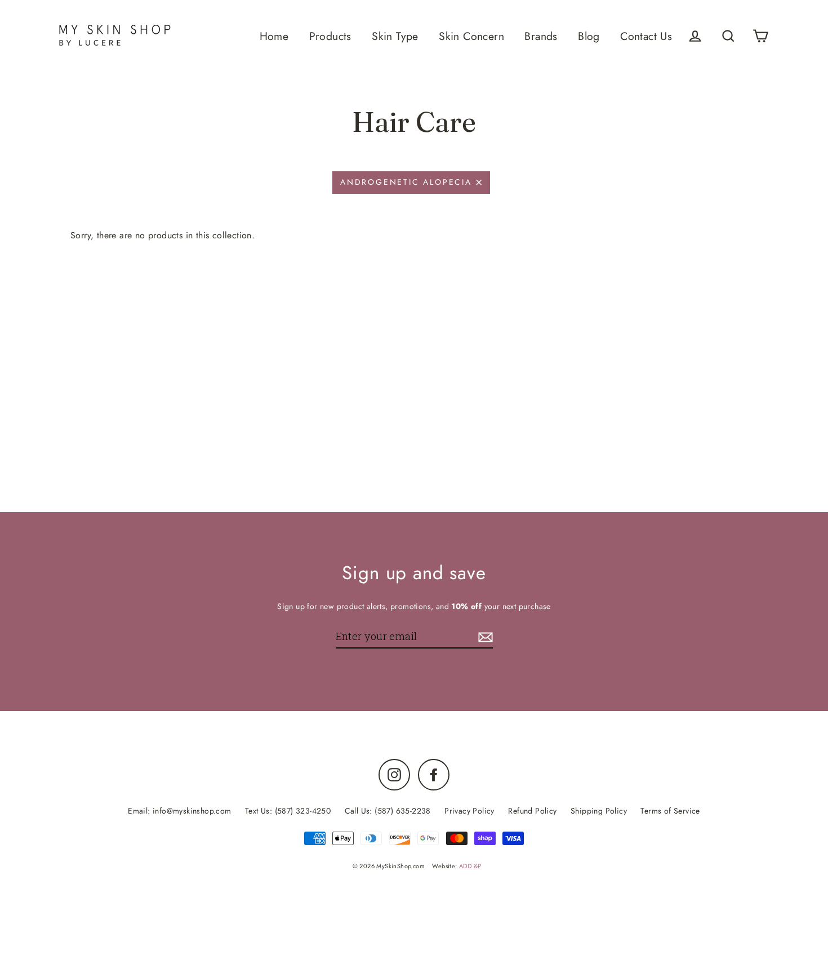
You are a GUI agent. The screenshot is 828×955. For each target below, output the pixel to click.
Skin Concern (471, 36)
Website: (456, 865)
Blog (589, 36)
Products (330, 36)
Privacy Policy (469, 810)
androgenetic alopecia (406, 182)
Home (274, 36)
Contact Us (646, 36)
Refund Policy (532, 810)
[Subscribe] (484, 636)
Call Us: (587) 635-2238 (388, 810)
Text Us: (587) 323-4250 (288, 810)
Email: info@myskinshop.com (179, 810)
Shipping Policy (599, 810)
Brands (540, 36)
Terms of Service (670, 810)
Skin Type (395, 36)
